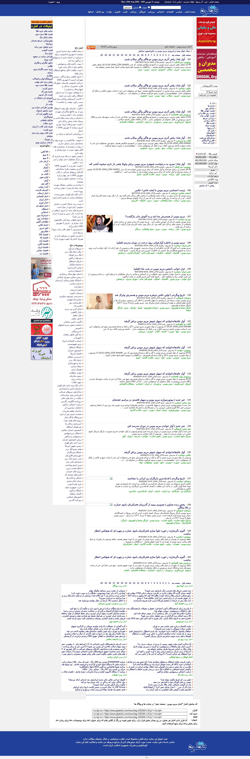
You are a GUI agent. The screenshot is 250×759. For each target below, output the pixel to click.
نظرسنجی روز (75, 302)
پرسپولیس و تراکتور (73, 436)
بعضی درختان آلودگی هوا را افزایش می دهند (172, 682)
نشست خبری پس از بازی (70, 414)
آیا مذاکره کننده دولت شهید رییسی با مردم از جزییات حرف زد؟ (164, 644)
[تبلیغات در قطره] (42, 28)
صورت (171, 331)
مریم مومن (186, 69)
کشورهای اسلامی (74, 497)
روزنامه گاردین (75, 500)
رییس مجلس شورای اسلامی (69, 277)
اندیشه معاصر (185, 193)
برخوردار (157, 122)
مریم (140, 69)
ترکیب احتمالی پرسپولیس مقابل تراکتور (174, 672)
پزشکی (133, 12)
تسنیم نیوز (113, 621)
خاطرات (159, 253)
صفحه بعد (175, 55)
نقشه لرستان (75, 290)
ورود (58, 2)
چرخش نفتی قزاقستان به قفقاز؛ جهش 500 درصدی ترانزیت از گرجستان (94, 636)
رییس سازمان (75, 376)
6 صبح (45, 155)
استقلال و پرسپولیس (72, 433)
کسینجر (78, 328)
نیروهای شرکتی (74, 248)
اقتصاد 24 (44, 237)
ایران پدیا (49, 53)
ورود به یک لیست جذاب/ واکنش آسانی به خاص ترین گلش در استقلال (161, 633)
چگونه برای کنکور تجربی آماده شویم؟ (109, 684)
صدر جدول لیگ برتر (73, 459)
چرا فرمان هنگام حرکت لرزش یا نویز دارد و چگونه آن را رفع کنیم (97, 608)
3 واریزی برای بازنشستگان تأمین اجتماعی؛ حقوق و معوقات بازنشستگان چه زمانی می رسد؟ (152, 608)
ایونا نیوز (180, 586)
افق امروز (43, 228)
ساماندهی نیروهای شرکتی (70, 392)
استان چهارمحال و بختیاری (70, 274)
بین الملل (100, 12)
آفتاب (157, 331)
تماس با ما (177, 2)
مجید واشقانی (166, 200)
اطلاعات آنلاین (42, 222)
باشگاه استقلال (75, 347)
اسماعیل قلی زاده (73, 462)
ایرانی (157, 491)
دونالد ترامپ (76, 366)
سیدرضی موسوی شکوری (70, 296)
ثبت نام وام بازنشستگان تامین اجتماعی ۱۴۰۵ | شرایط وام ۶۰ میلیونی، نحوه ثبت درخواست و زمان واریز (81, 644)
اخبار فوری (43, 202)
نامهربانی (77, 338)
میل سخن (186, 403)
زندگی (137, 229)
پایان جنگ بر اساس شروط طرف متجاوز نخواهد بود (169, 649)
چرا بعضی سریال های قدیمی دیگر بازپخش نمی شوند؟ (168, 591)
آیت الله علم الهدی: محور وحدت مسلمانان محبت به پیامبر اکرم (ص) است (68, 197)
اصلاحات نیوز (42, 218)
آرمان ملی (43, 161)
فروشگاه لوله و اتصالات (42, 79)
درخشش (121, 253)
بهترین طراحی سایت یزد (42, 107)
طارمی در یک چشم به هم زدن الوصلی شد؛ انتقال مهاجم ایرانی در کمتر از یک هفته (156, 667)
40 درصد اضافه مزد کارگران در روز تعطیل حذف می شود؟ (166, 616)
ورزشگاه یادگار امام (73, 417)
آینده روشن (43, 187)
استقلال (45, 209)
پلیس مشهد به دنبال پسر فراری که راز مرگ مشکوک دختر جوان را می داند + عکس (67, 159)
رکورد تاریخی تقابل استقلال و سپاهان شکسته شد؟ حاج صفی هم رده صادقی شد (157, 662)
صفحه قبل (186, 55)
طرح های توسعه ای (73, 474)
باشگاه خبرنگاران (74, 452)
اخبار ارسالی (42, 193)
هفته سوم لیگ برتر (73, 449)
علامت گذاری (148, 174)
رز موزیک (48, 139)
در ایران (148, 122)
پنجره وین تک (47, 91)
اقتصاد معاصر (42, 250)
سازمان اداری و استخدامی (70, 388)
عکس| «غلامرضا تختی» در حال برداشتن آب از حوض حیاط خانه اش (162, 613)
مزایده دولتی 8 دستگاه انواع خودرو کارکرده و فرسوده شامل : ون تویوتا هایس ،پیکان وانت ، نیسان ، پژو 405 (79, 664)
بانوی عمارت (155, 436)
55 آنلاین (44, 152)
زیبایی (168, 544)
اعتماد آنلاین (43, 225)
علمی (125, 12)
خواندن (145, 436)
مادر (177, 229)
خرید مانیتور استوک (44, 110)
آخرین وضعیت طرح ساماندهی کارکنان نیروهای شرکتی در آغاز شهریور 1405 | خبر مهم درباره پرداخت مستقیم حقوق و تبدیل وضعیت (69, 175)
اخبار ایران (43, 199)
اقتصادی (170, 12)
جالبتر (188, 88)
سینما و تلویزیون (151, 308)
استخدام (167, 2)
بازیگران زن (186, 491)
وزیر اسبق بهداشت (73, 465)
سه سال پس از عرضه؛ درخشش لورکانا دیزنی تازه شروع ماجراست (162, 600)
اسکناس (44, 212)
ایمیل (139, 174)
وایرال (133, 308)
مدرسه (137, 436)
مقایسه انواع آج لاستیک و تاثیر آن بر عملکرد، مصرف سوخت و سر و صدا (94, 611)
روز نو (188, 219)
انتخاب (126, 570)
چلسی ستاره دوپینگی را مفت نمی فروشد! (173, 629)
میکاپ (169, 69)
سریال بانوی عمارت (182, 436)
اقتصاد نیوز (43, 253)
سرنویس (180, 621)
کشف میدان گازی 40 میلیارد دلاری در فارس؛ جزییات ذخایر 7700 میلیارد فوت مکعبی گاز (153, 593)
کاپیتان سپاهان (75, 494)
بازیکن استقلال (75, 261)
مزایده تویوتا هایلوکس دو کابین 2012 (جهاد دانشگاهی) (102, 667)
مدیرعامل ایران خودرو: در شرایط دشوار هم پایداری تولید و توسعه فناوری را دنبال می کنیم (87, 616)
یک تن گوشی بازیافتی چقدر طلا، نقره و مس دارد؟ (169, 684)
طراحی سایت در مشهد (43, 56)
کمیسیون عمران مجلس (71, 430)
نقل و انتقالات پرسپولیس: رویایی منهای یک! (172, 611)
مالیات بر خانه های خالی (71, 398)
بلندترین (132, 491)
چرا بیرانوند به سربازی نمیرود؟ (112, 598)
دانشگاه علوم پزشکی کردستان (68, 280)
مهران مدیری (131, 279)
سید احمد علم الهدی (73, 443)
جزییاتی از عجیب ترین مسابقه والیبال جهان (107, 591)
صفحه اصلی (214, 2)
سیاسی (179, 12)
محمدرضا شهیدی (74, 299)
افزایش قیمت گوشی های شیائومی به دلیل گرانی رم (168, 689)
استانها (91, 12)
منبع (163, 96)
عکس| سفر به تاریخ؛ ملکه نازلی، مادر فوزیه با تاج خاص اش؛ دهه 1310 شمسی (157, 618)
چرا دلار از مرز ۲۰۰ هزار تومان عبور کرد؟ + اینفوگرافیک (167, 687)
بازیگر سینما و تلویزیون (181, 308)
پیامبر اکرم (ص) (74, 267)
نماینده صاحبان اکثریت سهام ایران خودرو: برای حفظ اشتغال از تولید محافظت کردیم (89, 613)
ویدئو (164, 410)
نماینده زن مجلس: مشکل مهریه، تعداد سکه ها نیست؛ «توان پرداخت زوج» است (68, 188)
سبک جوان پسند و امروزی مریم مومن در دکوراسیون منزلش (164, 51)
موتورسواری (174, 410)
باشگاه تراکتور (75, 490)
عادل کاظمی (76, 312)
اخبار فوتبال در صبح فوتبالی (181, 657)
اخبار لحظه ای (42, 206)
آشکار (45, 167)
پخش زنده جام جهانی (44, 82)
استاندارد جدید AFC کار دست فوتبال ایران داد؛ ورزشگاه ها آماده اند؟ (162, 664)
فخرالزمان (186, 523)
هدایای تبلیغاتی (46, 120)
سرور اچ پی (47, 88)
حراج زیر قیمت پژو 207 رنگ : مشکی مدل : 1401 (103, 669)
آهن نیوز (44, 183)
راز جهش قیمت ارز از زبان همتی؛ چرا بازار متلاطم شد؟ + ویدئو (164, 598)
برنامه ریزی (76, 379)
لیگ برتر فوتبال (75, 255)
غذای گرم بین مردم (73, 309)
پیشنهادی (148, 462)
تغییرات (176, 544)
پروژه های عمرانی (73, 471)
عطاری (50, 75)
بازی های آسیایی (74, 484)
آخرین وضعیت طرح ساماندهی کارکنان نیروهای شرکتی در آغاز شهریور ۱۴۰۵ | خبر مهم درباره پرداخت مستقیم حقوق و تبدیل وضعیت (69, 649)
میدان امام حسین (74, 481)
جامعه (164, 331)
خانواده (143, 200)
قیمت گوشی (47, 50)
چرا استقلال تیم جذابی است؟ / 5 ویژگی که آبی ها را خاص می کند (163, 654)
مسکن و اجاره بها (74, 478)
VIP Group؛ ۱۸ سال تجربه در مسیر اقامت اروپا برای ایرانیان (99, 687)
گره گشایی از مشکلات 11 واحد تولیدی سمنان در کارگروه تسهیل (98, 626)
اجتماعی (160, 12)
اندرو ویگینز (76, 331)
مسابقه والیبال (75, 264)
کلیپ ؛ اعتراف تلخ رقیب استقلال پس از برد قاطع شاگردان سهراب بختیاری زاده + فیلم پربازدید (68, 111)
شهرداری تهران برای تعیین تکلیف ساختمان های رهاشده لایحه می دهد (96, 631)
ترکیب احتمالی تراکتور (71, 404)
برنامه (171, 174)
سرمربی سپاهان (74, 357)
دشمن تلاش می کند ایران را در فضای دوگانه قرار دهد (102, 629)
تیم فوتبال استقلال (73, 427)
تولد (162, 357)
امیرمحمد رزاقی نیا (73, 423)
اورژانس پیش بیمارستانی (70, 395)
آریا (46, 164)
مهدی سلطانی (75, 373)
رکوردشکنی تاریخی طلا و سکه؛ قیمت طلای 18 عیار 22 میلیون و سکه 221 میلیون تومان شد (152, 595)
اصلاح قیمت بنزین (73, 468)
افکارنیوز (44, 231)
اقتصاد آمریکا (75, 353)
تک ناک (181, 675)
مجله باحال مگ (46, 37)
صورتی (150, 331)
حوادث (109, 12)
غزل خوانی (186, 279)
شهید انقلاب (76, 382)
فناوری (117, 12)
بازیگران (175, 491)
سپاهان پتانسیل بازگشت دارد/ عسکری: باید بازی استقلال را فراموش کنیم (160, 631)
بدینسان (187, 298)
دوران (129, 436)
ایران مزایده (112, 657)
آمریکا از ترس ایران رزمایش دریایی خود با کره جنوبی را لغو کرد (163, 651)
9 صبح (45, 158)
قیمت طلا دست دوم (44, 34)
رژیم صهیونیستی (74, 344)
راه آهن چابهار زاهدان (72, 334)
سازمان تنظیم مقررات (71, 411)
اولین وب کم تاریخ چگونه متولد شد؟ (176, 680)
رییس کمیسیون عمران (71, 439)
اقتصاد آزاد (179, 603)
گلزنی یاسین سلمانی (72, 322)
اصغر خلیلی (76, 318)
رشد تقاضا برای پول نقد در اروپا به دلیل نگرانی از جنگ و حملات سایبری (95, 633)
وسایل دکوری (75, 293)
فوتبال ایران (76, 369)
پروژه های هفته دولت (72, 420)
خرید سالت (48, 123)
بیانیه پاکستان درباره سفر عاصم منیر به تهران (172, 626)
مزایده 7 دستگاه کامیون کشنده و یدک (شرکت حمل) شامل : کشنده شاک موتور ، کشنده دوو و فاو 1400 (81, 672)
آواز (177, 174)
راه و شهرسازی (74, 363)
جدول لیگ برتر (75, 360)
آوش (46, 180)
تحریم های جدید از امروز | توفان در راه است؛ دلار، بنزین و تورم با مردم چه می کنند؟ (67, 213)
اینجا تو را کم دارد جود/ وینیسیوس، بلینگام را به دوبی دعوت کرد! (98, 593)
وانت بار (49, 104)
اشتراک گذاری (133, 253)
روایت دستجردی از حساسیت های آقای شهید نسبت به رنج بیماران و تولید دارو (68, 149)
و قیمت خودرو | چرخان (108, 603)
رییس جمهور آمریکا (73, 446)
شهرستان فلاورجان (73, 455)
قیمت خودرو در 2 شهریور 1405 (68, 166)
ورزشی (151, 12)
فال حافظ (77, 315)
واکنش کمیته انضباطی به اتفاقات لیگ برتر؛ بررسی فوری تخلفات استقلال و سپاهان (156, 669)
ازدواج (188, 122)
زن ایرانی (166, 491)
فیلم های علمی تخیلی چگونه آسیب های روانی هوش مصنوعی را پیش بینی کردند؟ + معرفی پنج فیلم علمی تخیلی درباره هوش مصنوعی (68, 654)
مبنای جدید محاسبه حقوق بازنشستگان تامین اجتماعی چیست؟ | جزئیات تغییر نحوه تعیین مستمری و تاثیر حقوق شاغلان (75, 651)
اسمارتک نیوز (42, 215)
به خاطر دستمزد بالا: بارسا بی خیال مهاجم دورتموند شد (101, 600)
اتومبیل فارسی (41, 190)
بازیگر (124, 520)
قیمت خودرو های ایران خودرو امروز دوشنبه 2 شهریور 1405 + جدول (69, 127)
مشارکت (77, 287)
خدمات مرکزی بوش (44, 142)
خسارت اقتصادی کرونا (71, 341)
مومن (146, 69)
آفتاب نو (187, 141)
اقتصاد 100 (43, 234)
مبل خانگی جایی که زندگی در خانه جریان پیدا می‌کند (103, 682)
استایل (168, 253)
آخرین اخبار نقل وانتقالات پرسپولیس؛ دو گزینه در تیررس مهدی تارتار (162, 646)
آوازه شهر (44, 177)
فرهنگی (142, 12)
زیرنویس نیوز (185, 114)
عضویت (51, 2)
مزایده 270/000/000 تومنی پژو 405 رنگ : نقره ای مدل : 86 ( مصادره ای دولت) (91, 662)
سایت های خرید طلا (44, 31)
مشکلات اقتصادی (127, 122)
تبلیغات (115, 675)
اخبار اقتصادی (42, 196)
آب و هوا (199, 2)
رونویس (187, 62)
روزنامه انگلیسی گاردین (71, 401)
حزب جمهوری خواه (73, 487)
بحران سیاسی (75, 283)
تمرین (176, 69)
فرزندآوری (179, 122)
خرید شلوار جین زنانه (43, 47)
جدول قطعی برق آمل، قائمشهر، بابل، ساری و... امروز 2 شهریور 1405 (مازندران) (68, 223)
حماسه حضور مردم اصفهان (69, 325)
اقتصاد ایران (43, 247)
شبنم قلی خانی (148, 253)
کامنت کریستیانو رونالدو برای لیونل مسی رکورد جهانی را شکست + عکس (67, 102)
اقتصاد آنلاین (43, 244)
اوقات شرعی (188, 2)
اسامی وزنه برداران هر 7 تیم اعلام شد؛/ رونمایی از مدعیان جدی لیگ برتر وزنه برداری (89, 595)
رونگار (115, 586)
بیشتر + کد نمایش (206, 185)
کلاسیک (176, 253)
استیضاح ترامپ (74, 271)
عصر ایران (186, 245)
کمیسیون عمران (74, 350)
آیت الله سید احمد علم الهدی (69, 385)
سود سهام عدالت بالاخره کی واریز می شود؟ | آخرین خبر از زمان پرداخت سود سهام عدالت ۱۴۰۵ (83, 646)
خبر (206, 2)
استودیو (162, 69)
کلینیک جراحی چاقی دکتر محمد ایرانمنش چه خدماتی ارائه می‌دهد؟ (96, 680)
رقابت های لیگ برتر (73, 252)
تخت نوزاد (48, 59)
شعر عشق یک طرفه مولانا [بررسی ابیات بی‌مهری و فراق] (100, 689)
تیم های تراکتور (75, 258)
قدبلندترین (142, 491)
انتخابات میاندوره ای (73, 408)
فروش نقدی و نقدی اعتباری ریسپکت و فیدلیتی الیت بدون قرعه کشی (96, 618)
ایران (150, 491)
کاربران (134, 200)
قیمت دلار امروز (46, 95)
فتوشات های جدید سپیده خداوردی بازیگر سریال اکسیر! (167, 636)
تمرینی (154, 69)
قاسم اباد (77, 306)
